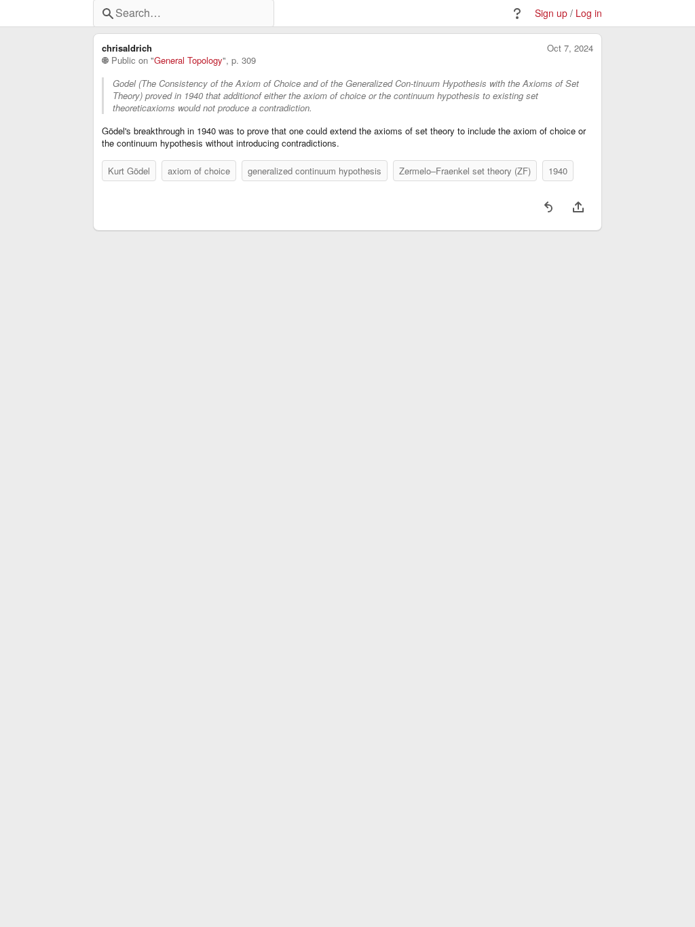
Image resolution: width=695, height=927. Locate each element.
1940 (557, 170)
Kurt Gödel (129, 170)
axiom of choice (199, 170)
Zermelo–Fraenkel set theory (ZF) (465, 170)
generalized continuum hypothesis (314, 170)
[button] (517, 13)
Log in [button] (589, 13)
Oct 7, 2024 (570, 48)
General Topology (188, 60)
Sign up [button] (551, 13)
